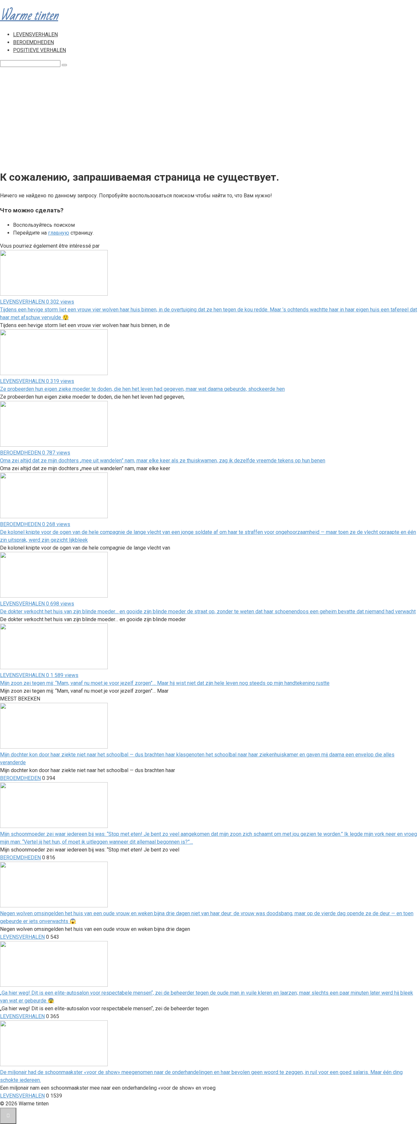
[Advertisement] (209, 116)
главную (58, 233)
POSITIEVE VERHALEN (39, 50)
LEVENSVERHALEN (35, 34)
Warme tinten (29, 15)
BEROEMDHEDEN (33, 42)
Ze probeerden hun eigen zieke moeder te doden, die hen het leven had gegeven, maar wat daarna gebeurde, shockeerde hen (142, 389)
